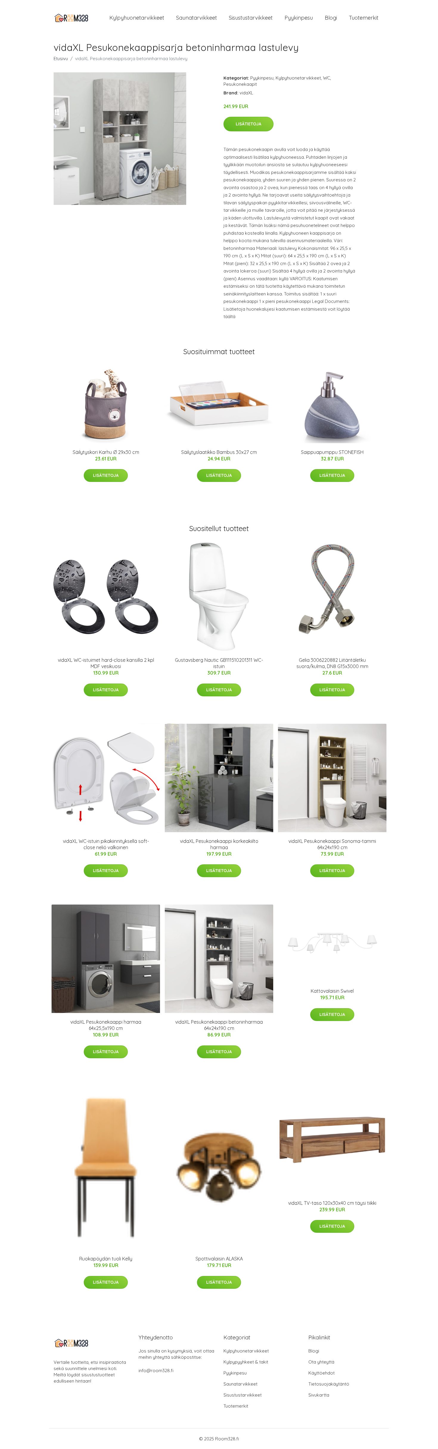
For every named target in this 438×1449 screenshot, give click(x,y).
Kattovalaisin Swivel (332, 991)
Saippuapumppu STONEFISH (332, 452)
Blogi (331, 17)
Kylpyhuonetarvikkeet (136, 17)
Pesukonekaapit (240, 84)
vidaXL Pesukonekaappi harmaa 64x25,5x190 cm (105, 1025)
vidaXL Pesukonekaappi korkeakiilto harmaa (219, 844)
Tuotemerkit (363, 17)
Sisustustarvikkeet (251, 17)
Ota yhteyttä (321, 1362)
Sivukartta (318, 1395)
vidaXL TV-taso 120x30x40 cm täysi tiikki (332, 1203)
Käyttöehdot (321, 1373)
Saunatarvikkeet (196, 17)
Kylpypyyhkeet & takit (245, 1362)
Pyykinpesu (299, 17)
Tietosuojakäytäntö (328, 1384)
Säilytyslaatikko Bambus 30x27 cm (219, 452)
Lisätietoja (248, 124)
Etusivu (61, 58)
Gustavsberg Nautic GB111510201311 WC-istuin (219, 663)
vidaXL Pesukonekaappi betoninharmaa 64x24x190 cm (219, 1025)
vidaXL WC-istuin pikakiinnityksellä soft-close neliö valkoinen (106, 844)
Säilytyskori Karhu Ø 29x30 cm (106, 452)
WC (326, 78)
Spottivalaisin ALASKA (219, 1259)
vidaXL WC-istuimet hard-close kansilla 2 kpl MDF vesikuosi (106, 663)
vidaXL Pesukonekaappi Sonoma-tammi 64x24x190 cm (332, 844)
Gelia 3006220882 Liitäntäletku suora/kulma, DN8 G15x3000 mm (332, 663)
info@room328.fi (156, 1370)
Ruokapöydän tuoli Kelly (105, 1259)
